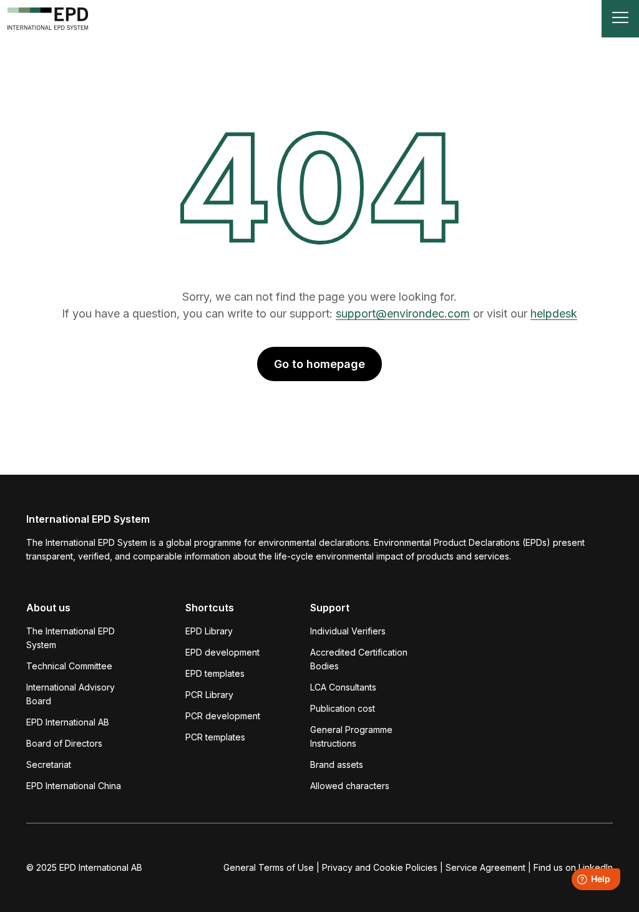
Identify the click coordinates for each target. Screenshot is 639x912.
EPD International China (73, 785)
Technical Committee (69, 666)
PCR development (222, 716)
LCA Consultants (343, 687)
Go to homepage (319, 364)
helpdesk (553, 313)
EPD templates (215, 673)
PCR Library (209, 694)
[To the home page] (48, 18)
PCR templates (215, 737)
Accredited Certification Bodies (358, 659)
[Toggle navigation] (620, 18)
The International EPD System (70, 638)
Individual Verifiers (348, 631)
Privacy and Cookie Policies (379, 867)
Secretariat (48, 764)
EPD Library (209, 631)
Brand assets (336, 764)
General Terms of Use (268, 867)
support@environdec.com (403, 313)
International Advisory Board (70, 694)
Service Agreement (485, 867)
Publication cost (342, 708)
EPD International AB (67, 722)
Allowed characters (349, 785)
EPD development (222, 652)
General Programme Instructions (351, 736)
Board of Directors (64, 743)
